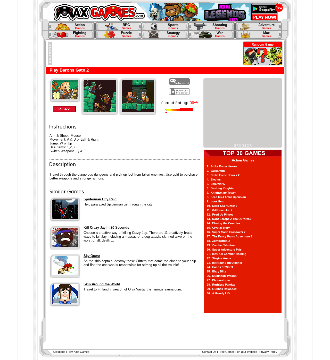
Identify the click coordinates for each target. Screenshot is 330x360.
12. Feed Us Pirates (220, 214)
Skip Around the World (102, 284)
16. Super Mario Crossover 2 (226, 232)
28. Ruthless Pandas (221, 284)
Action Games (243, 160)
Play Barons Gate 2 (69, 70)
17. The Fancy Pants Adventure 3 (229, 236)
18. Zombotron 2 (218, 240)
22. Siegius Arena (219, 258)
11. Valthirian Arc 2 (219, 210)
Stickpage (59, 351)
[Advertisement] (146, 53)
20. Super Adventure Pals (224, 249)
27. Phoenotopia (218, 280)
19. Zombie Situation (221, 245)
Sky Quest (92, 256)
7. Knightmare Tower (221, 192)
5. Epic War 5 (216, 183)
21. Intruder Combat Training (226, 253)
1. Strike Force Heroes (222, 166)
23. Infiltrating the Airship (224, 262)
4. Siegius (214, 179)
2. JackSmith (216, 170)
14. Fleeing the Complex (223, 223)
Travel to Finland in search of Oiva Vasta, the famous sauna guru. (133, 289)
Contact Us (209, 351)
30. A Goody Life (218, 293)
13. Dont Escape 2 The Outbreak (229, 218)
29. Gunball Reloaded (222, 288)
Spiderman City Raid (100, 199)
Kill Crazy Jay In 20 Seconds (106, 227)
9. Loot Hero (215, 201)
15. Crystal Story (218, 227)
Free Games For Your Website (238, 351)
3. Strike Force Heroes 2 (223, 175)
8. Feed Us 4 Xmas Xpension (226, 197)
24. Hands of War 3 (220, 267)
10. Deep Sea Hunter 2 (222, 205)
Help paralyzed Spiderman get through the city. (118, 204)
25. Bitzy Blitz (216, 271)
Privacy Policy (268, 351)
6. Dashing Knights (220, 188)
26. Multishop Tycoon (222, 275)
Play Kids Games (78, 351)
